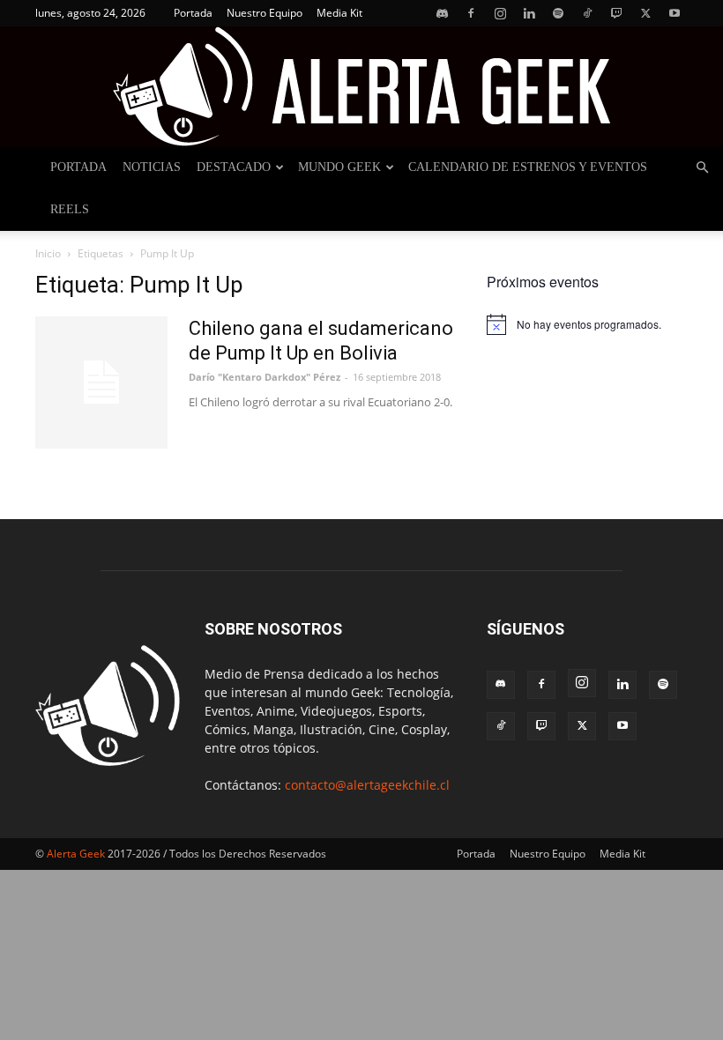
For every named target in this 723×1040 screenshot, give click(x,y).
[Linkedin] (529, 13)
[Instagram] (500, 13)
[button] (702, 168)
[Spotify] (558, 13)
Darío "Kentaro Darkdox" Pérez (264, 376)
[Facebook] (471, 13)
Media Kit (339, 12)
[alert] (587, 324)
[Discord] (442, 13)
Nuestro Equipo (264, 12)
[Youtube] (674, 13)
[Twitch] (616, 13)
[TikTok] (587, 13)
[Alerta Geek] (361, 86)
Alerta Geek (76, 853)
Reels (69, 209)
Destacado (234, 167)
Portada (193, 12)
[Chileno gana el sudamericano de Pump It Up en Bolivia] (101, 382)
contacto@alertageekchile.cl (367, 784)
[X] (645, 13)
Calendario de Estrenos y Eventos (527, 167)
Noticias (152, 167)
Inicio (48, 253)
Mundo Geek (339, 167)
